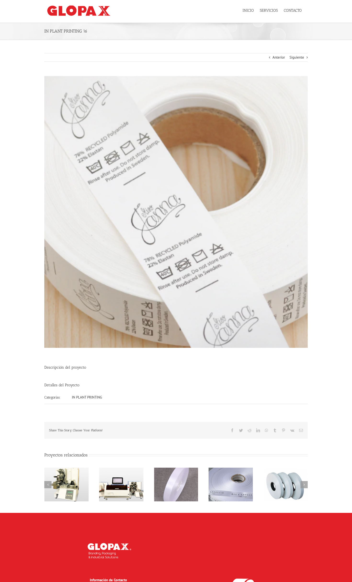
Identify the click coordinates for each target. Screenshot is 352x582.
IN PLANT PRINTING (87, 397)
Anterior (279, 57)
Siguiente (297, 57)
